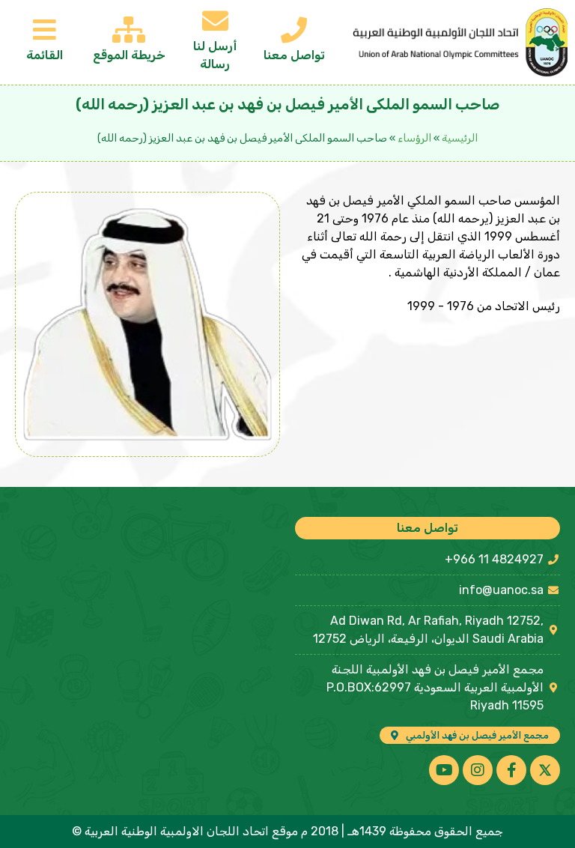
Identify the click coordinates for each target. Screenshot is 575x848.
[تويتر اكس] (545, 770)
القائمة (44, 55)
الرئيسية (460, 138)
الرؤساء (414, 138)
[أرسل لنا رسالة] (215, 20)
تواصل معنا (294, 55)
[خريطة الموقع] (129, 29)
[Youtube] (444, 770)
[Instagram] (478, 770)
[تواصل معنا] (294, 29)
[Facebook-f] (511, 770)
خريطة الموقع (129, 55)
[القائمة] (44, 29)
